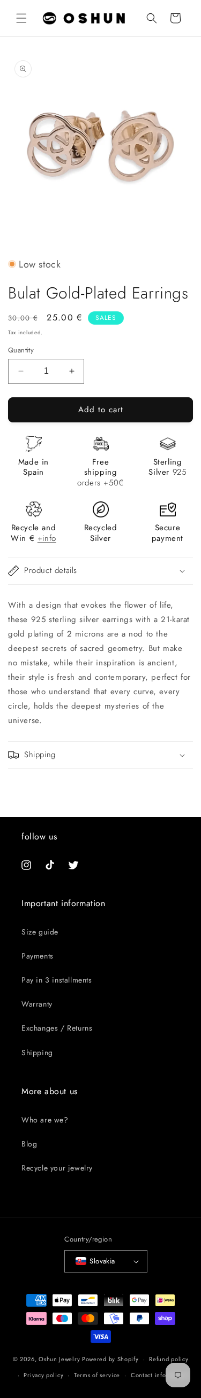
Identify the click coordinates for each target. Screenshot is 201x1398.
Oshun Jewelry (59, 1359)
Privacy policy (43, 1375)
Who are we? (45, 1119)
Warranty (37, 1004)
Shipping (37, 1052)
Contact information (159, 1375)
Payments (37, 956)
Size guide (39, 931)
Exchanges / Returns (56, 1028)
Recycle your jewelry (57, 1168)
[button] (21, 18)
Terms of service (97, 1375)
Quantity (21, 350)
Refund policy (168, 1359)
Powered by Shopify (110, 1359)
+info (47, 538)
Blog (29, 1143)
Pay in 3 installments (56, 980)
